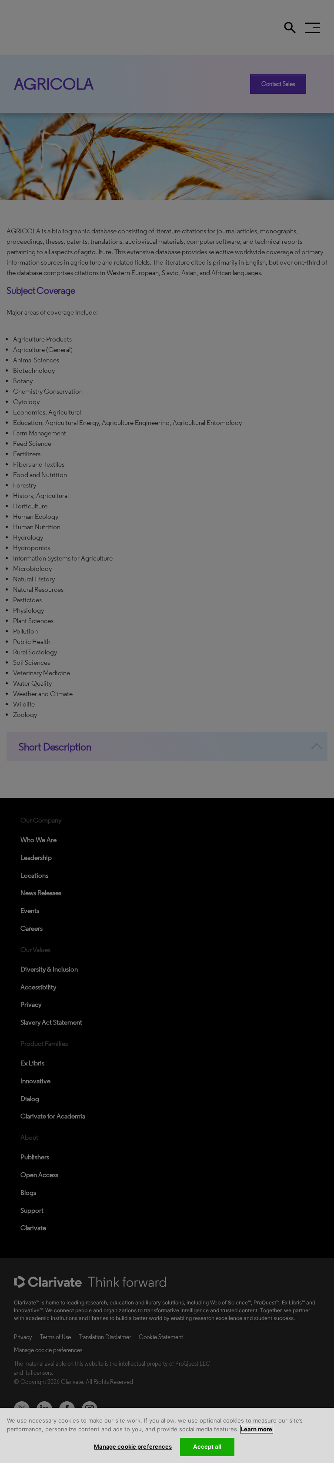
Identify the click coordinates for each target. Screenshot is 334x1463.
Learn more (256, 1429)
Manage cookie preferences (133, 1446)
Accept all (206, 1446)
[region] (167, 1435)
